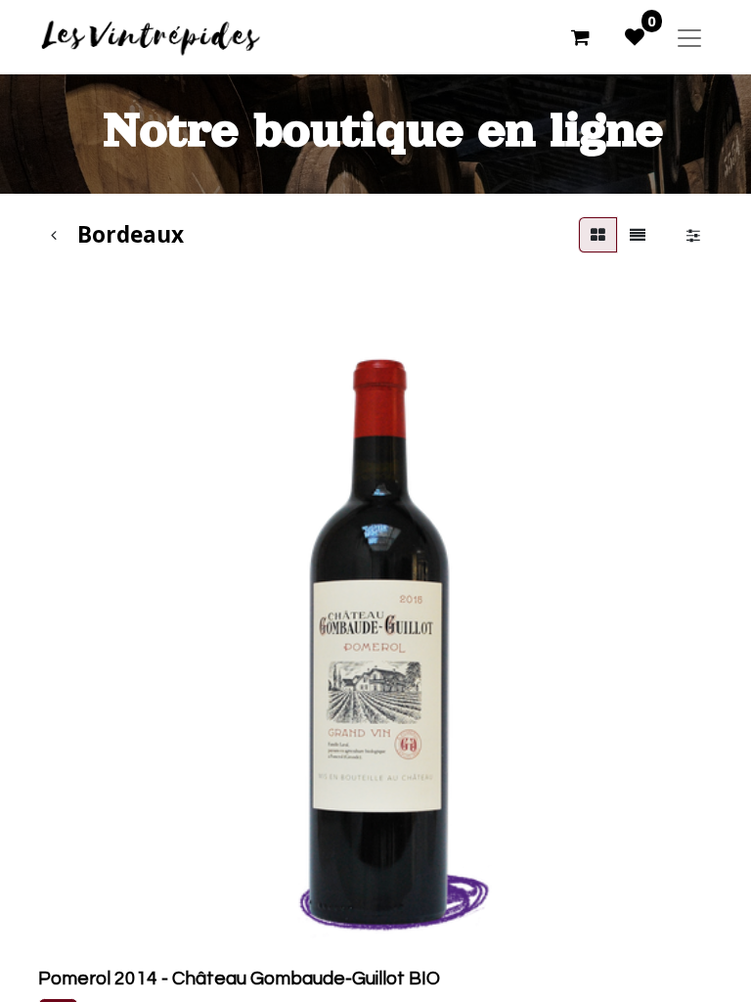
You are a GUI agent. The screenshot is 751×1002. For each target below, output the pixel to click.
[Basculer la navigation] (689, 37)
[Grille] (598, 234)
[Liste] (637, 234)
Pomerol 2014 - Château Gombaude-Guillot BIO (239, 978)
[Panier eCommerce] (579, 37)
